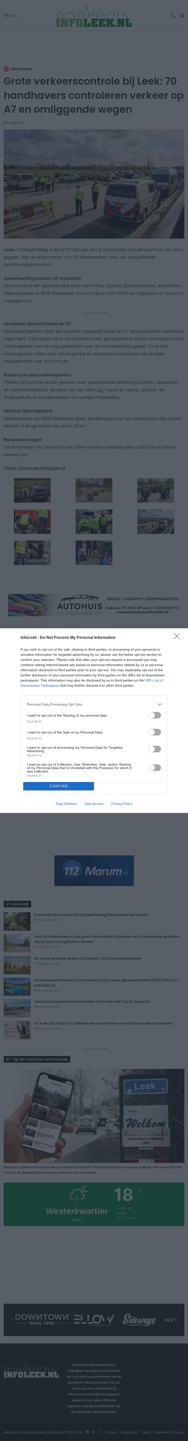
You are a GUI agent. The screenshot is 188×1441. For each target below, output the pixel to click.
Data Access (94, 804)
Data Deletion (66, 804)
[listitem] (94, 704)
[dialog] (94, 720)
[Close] (178, 638)
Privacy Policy (121, 804)
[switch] (154, 715)
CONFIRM (59, 786)
